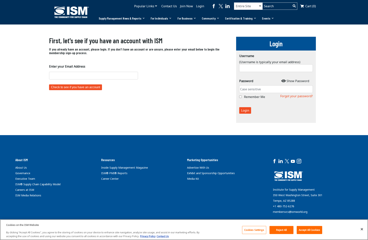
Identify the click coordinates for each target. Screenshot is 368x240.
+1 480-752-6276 (283, 206)
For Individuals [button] (159, 18)
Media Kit (193, 178)
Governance (22, 173)
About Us (21, 167)
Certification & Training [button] (239, 18)
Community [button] (209, 18)
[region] (184, 229)
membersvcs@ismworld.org (290, 212)
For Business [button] (184, 18)
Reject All (281, 230)
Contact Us (169, 6)
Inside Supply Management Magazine (124, 167)
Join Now (186, 6)
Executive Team (25, 178)
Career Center (110, 178)
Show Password (298, 81)
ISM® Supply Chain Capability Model (38, 184)
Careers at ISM (24, 190)
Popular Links (144, 6)
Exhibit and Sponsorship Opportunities (211, 173)
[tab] (122, 18)
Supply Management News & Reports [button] (120, 18)
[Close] (362, 229)
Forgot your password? (296, 96)
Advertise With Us (198, 167)
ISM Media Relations (28, 195)
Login (200, 6)
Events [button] (266, 18)
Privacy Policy (148, 236)
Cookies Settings (254, 230)
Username (246, 56)
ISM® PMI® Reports (114, 173)
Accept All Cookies (309, 230)
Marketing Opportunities (202, 160)
